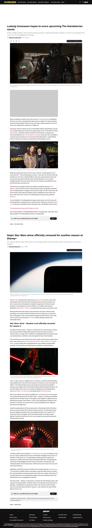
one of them (31, 317)
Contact (45, 515)
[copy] (19, 41)
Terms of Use (47, 517)
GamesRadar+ (14, 133)
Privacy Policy (33, 517)
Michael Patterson (14, 246)
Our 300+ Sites (62, 515)
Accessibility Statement (16, 520)
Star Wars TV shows (24, 308)
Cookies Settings (48, 520)
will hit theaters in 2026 (24, 208)
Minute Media (10, 524)
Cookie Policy (62, 517)
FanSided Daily (77, 515)
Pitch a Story (13, 517)
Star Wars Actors (55, 2)
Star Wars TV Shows (43, 2)
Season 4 (12, 196)
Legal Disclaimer (77, 517)
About (11, 515)
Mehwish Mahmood (15, 37)
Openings (32, 515)
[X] (83, 2)
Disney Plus (39, 300)
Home (11, 224)
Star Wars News (22, 2)
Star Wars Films (19, 224)
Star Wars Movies (32, 2)
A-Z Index (32, 520)
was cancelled (38, 453)
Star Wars (15, 300)
